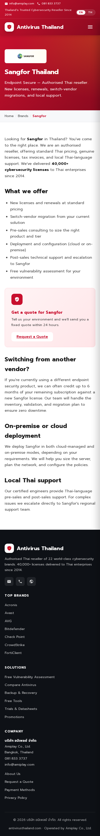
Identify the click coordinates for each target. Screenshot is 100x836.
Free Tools (13, 700)
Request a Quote (32, 336)
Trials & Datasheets (21, 708)
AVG (8, 621)
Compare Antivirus (20, 684)
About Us (12, 773)
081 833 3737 (51, 3)
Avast (9, 612)
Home (9, 116)
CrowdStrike (15, 644)
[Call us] (20, 581)
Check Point (15, 636)
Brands (23, 116)
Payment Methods (20, 789)
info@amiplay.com (21, 3)
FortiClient (13, 652)
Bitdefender (15, 628)
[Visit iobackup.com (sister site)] (31, 581)
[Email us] (9, 581)
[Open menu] (90, 27)
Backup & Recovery (21, 692)
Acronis (11, 604)
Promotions (14, 716)
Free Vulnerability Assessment (30, 676)
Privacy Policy (16, 797)
